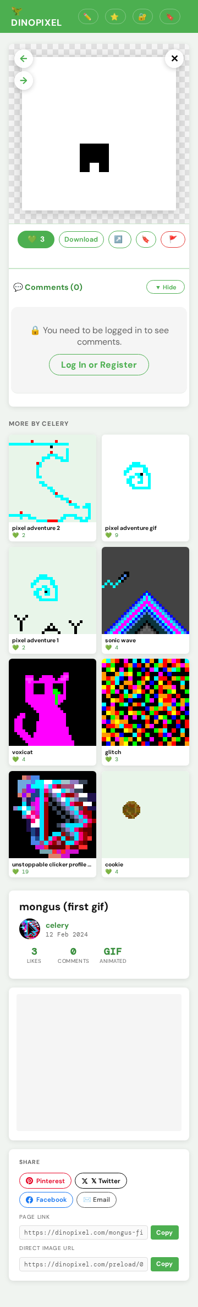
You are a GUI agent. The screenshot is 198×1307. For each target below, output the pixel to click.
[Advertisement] (99, 1062)
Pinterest (50, 1181)
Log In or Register (99, 364)
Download (81, 239)
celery (57, 925)
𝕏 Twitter (105, 1181)
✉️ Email (96, 1199)
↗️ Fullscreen (119, 239)
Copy (164, 1233)
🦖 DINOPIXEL (36, 16)
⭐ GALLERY (115, 17)
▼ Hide (166, 287)
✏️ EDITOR (88, 17)
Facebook (51, 1199)
